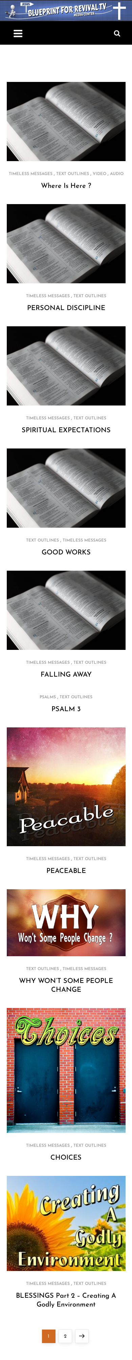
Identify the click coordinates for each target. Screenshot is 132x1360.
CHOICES (66, 1158)
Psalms (48, 697)
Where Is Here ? (66, 186)
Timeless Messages (30, 174)
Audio (117, 174)
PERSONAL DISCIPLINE (66, 308)
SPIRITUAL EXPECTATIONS (66, 430)
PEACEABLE (66, 871)
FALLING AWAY (66, 675)
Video (99, 174)
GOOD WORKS (66, 552)
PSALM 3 (66, 709)
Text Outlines (72, 174)
